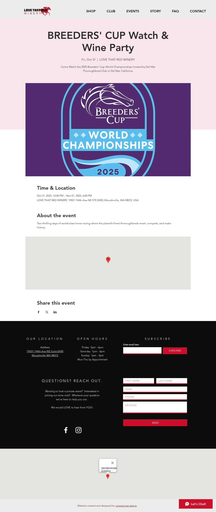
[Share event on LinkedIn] (55, 312)
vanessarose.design (126, 505)
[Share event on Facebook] (38, 312)
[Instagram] (78, 430)
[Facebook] (66, 430)
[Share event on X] (46, 312)
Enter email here (131, 344)
